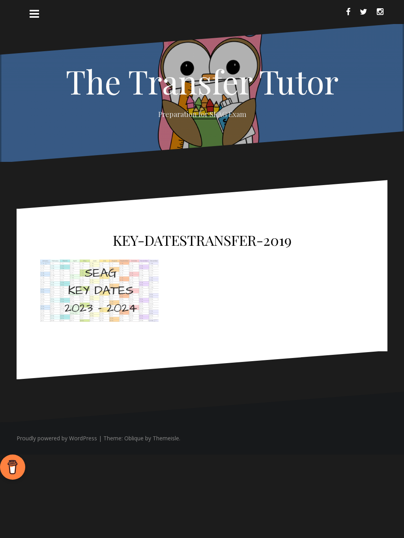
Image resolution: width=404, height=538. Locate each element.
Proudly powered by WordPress (57, 438)
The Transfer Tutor (202, 81)
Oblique (134, 438)
